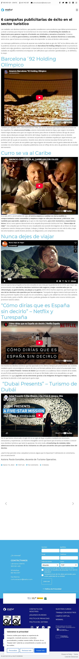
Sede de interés (47, 562)
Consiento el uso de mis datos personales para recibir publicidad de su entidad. (60, 575)
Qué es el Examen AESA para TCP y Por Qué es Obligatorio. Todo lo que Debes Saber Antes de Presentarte (37, 521)
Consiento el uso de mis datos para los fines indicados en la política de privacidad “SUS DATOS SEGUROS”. (60, 570)
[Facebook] (43, 627)
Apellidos (63, 547)
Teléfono (63, 554)
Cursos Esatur (32, 526)
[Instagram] (69, 2)
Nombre (44, 547)
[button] (60, 589)
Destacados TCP (43, 526)
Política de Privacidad (53, 589)
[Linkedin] (73, 2)
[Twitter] (63, 2)
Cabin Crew (22, 526)
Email (43, 554)
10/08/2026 (5, 526)
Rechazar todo (26, 650)
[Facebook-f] (60, 2)
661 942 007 (15, 573)
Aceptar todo (40, 650)
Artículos (14, 526)
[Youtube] (66, 2)
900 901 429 (15, 566)
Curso (62, 562)
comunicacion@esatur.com (21, 579)
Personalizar (13, 650)
